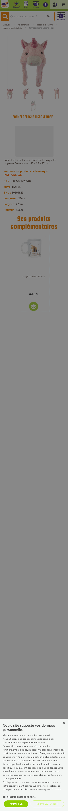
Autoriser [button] (16, 803)
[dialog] (34, 765)
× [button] (64, 723)
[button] (34, 797)
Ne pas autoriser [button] (47, 803)
